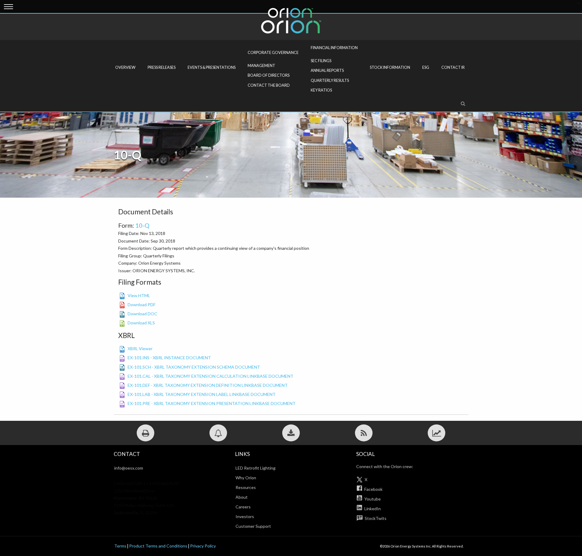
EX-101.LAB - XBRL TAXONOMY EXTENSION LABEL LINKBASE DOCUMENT (202, 394)
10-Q (142, 225)
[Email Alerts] (218, 432)
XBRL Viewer (140, 348)
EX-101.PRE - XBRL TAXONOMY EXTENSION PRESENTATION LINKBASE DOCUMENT (212, 403)
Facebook (373, 489)
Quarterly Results (330, 80)
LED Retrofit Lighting (256, 468)
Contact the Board (269, 85)
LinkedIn (372, 508)
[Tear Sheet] (436, 432)
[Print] (145, 432)
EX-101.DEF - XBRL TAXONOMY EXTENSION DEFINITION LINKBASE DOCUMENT (208, 385)
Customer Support (253, 526)
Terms (120, 545)
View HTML (139, 295)
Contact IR (453, 67)
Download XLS (141, 322)
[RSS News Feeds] (364, 432)
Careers (243, 506)
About (242, 497)
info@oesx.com (128, 468)
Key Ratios (321, 90)
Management (261, 65)
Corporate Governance (273, 52)
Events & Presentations (212, 67)
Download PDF (142, 304)
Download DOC (142, 313)
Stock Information (390, 67)
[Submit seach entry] (578, 3)
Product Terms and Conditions (158, 545)
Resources (246, 487)
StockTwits (375, 518)
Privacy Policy (203, 545)
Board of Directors (268, 75)
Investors (245, 516)
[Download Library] (291, 432)
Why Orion (246, 477)
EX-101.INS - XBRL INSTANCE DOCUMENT (169, 357)
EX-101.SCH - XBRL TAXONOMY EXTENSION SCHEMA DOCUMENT (194, 367)
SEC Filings (321, 61)
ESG (425, 67)
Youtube (372, 498)
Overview (125, 67)
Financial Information (334, 47)
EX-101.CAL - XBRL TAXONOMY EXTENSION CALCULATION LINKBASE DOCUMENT (210, 376)
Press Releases (162, 67)
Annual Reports (327, 70)
